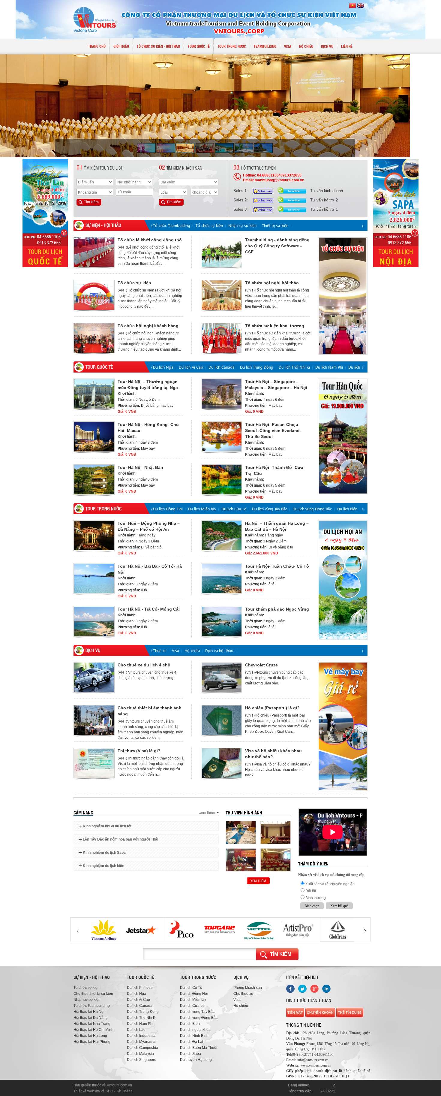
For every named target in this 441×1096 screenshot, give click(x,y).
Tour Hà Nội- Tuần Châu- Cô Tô (277, 566)
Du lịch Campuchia (142, 1048)
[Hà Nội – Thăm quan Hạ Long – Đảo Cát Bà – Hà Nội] (221, 535)
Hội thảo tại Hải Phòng (92, 1042)
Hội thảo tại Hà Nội (89, 1012)
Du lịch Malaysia (140, 1054)
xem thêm (207, 813)
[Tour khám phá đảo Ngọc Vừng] (221, 621)
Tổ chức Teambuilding (92, 1006)
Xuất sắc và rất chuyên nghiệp (330, 884)
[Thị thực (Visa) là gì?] (94, 763)
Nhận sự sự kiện (242, 225)
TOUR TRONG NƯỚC (104, 509)
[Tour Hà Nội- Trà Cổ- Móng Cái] (94, 621)
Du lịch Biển (347, 508)
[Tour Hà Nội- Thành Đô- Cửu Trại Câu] (221, 479)
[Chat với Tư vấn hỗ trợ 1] (264, 209)
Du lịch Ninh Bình (194, 1036)
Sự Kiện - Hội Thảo (103, 225)
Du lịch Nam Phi (329, 367)
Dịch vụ (93, 650)
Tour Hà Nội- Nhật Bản (140, 467)
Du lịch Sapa (190, 1054)
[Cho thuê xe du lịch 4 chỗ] (94, 677)
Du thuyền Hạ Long (196, 1060)
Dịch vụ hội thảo (219, 650)
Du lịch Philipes (139, 988)
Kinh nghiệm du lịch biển (103, 866)
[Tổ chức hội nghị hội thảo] (221, 295)
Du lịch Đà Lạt (191, 1042)
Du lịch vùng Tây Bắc (269, 508)
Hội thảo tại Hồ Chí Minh (93, 1030)
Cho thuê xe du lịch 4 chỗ (144, 665)
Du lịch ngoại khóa (195, 1030)
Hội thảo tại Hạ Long (90, 1036)
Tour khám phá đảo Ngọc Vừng (277, 609)
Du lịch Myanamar (142, 1042)
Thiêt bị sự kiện (275, 225)
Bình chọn (311, 906)
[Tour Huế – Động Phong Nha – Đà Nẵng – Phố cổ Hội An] (94, 535)
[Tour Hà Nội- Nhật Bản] (94, 479)
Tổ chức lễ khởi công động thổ (150, 239)
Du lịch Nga (163, 367)
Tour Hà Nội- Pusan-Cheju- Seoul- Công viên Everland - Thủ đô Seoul (273, 430)
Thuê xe (159, 650)
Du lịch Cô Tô (191, 988)
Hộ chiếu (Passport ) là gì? (272, 707)
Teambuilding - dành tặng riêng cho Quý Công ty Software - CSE (277, 245)
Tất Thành (124, 1091)
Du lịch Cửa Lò (234, 508)
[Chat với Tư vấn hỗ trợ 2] (264, 199)
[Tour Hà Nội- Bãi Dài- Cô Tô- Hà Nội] (94, 578)
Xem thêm (258, 880)
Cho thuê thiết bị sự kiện (93, 994)
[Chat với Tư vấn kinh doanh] (264, 190)
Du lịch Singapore (141, 1060)
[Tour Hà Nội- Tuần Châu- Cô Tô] (221, 578)
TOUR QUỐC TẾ (99, 367)
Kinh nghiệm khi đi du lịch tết (107, 826)
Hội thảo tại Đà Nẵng (91, 1018)
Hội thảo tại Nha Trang (92, 1024)
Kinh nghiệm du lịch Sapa (104, 852)
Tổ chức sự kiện (209, 225)
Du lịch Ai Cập (191, 367)
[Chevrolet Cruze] (221, 677)
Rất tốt (310, 891)
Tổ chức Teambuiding (171, 225)
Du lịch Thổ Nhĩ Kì (294, 367)
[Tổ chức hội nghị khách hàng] (94, 338)
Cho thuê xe (243, 994)
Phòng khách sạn (247, 988)
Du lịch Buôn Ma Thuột (198, 1048)
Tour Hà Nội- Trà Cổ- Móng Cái (149, 609)
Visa (175, 650)
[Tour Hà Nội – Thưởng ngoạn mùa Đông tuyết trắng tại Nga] (94, 394)
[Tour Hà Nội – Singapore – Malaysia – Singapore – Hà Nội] (221, 394)
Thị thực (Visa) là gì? (139, 750)
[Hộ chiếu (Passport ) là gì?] (221, 720)
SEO (109, 1091)
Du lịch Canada (221, 367)
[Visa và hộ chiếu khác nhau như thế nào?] (221, 763)
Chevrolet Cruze (261, 665)
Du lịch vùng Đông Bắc (312, 508)
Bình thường (315, 898)
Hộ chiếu (192, 650)
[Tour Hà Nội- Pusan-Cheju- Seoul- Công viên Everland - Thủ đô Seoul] (221, 436)
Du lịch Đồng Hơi (168, 508)
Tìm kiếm (280, 954)
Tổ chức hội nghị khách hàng (148, 325)
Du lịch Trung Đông (256, 367)
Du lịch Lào (358, 367)
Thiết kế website (87, 1091)
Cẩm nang (83, 813)
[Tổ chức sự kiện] (94, 295)
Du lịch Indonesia (141, 1036)
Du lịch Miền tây (202, 508)
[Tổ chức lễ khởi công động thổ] (94, 252)
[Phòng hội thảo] (275, 859)
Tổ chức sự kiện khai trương (274, 325)
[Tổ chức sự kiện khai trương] (221, 338)
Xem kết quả (339, 906)
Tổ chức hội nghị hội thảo (272, 282)
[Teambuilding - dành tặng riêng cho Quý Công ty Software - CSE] (221, 252)
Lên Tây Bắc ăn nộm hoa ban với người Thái (120, 839)
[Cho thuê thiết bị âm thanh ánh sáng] (94, 720)
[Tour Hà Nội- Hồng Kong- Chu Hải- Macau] (94, 436)
